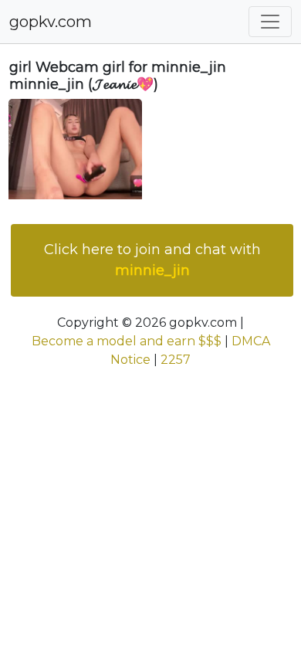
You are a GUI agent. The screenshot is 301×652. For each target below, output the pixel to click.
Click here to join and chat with (152, 260)
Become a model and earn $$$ (127, 341)
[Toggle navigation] (270, 21)
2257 (176, 359)
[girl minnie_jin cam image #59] (75, 148)
